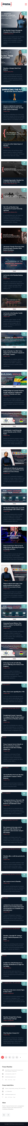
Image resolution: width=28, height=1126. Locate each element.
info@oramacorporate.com (10, 1076)
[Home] (6, 4)
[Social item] (4, 1115)
